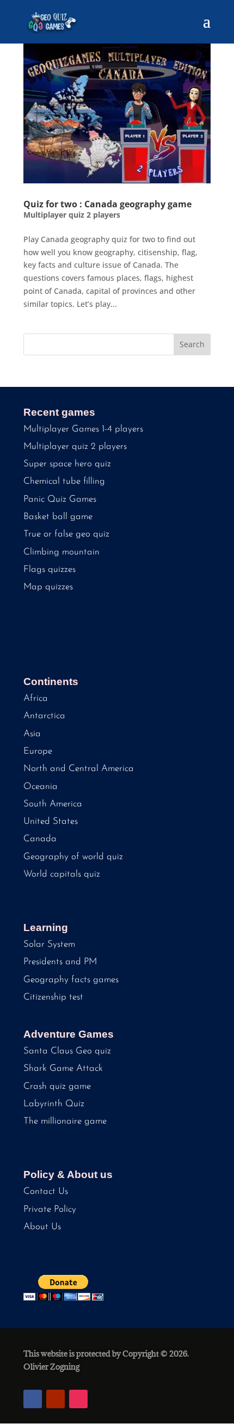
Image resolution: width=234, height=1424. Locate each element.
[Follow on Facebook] (32, 1399)
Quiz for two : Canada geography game (107, 204)
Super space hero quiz (67, 463)
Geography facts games (71, 979)
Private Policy (49, 1209)
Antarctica (44, 715)
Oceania (40, 786)
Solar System (49, 944)
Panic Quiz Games (59, 499)
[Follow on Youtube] (55, 1399)
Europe (37, 751)
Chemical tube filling (64, 481)
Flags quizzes (49, 569)
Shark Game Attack (63, 1068)
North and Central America (78, 768)
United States (50, 821)
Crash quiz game (57, 1086)
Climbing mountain (61, 552)
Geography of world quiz (73, 856)
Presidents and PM (60, 961)
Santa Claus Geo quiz (67, 1051)
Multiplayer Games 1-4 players (83, 429)
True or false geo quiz (66, 534)
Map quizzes (48, 586)
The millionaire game (65, 1121)
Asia (32, 733)
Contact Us (45, 1191)
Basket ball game (58, 516)
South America (52, 804)
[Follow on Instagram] (78, 1399)
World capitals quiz (61, 874)
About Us (42, 1226)
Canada (40, 838)
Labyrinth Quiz (53, 1103)
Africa (35, 698)
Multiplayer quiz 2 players (71, 214)
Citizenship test (53, 997)
